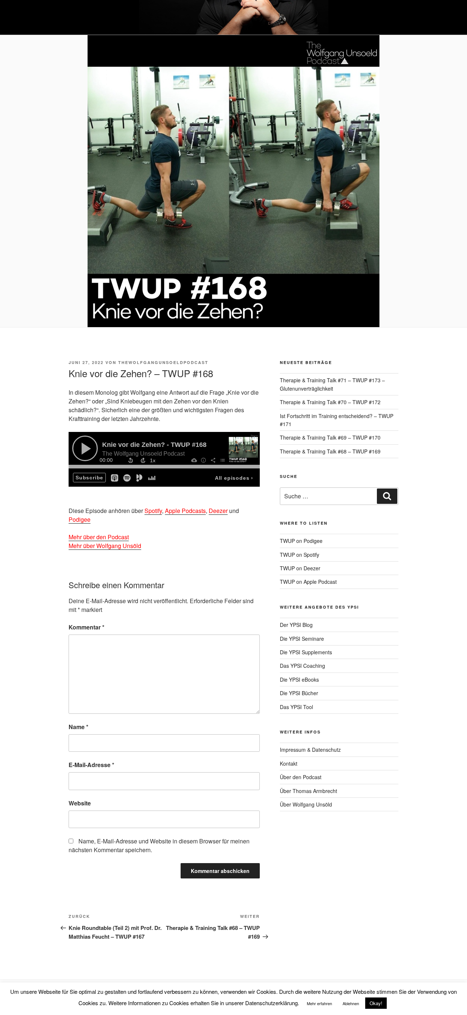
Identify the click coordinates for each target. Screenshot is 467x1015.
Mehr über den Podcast (99, 537)
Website (80, 803)
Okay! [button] (376, 1003)
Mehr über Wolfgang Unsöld (105, 545)
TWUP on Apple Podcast (308, 581)
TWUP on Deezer (300, 568)
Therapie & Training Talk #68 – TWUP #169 (330, 451)
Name (78, 727)
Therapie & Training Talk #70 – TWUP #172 (330, 402)
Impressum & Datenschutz (310, 749)
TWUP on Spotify (299, 554)
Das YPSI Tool (296, 706)
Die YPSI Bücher (299, 693)
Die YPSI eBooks (299, 679)
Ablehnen (351, 1003)
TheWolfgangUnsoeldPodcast (163, 362)
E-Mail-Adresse (91, 765)
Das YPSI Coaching (302, 665)
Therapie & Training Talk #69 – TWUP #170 (330, 437)
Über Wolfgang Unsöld (306, 804)
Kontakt (288, 763)
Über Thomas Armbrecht (308, 790)
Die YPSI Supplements (306, 652)
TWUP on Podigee (301, 540)
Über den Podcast (300, 777)
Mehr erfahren (319, 1003)
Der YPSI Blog (296, 624)
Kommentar (86, 627)
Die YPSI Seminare (302, 638)
